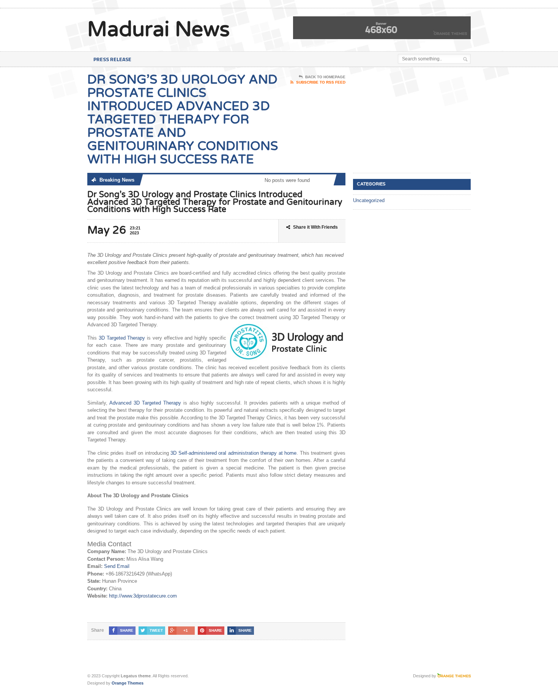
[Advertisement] (410, 120)
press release (112, 59)
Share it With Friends (315, 227)
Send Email (116, 566)
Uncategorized (369, 200)
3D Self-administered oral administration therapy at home (233, 453)
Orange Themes (127, 683)
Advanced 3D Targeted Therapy (145, 403)
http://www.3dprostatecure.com (143, 596)
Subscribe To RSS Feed (320, 82)
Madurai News (158, 29)
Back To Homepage (325, 77)
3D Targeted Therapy (122, 338)
